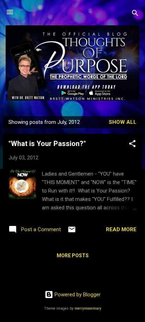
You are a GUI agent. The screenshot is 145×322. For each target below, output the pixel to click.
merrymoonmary (88, 308)
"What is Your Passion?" (47, 143)
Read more (121, 229)
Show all (123, 122)
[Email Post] (72, 232)
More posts (73, 255)
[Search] (135, 14)
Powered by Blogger (77, 294)
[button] (132, 144)
